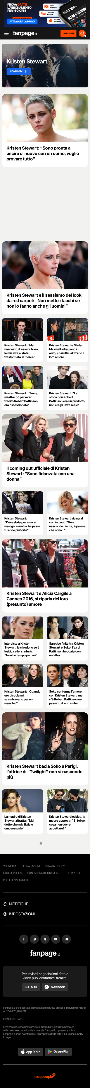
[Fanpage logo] (25, 33)
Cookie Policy (12, 873)
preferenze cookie (16, 880)
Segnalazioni (31, 866)
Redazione (74, 873)
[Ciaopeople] (45, 1076)
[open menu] (5, 33)
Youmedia (9, 866)
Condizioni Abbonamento (44, 873)
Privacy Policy (55, 866)
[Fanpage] (45, 953)
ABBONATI (68, 33)
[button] (30, 1052)
